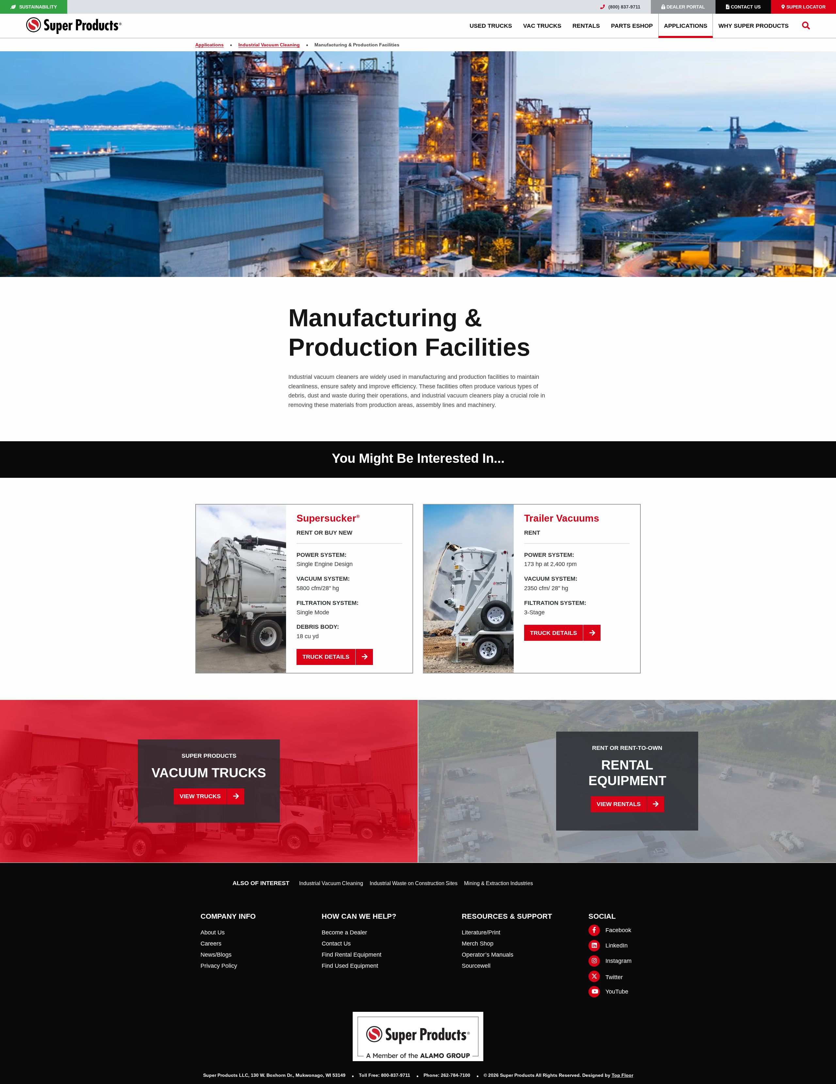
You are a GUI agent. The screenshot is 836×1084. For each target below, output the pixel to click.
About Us (213, 932)
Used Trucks (491, 26)
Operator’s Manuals (487, 954)
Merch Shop (477, 943)
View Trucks (200, 796)
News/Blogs (216, 954)
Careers (211, 943)
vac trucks (542, 26)
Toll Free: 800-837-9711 (385, 1075)
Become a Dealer (344, 932)
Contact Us (745, 6)
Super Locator (805, 6)
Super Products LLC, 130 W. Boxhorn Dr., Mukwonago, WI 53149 (275, 1075)
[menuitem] (491, 26)
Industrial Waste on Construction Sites (414, 883)
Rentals (586, 26)
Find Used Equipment (350, 966)
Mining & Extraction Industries (498, 883)
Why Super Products (753, 26)
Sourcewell (476, 966)
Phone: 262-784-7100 (448, 1075)
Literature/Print (481, 932)
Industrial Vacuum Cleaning (331, 883)
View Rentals (619, 804)
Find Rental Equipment (351, 954)
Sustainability (37, 6)
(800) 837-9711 (623, 6)
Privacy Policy (219, 966)
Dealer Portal (685, 6)
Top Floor (622, 1075)
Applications (685, 26)
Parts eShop (632, 26)
